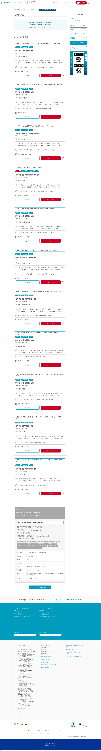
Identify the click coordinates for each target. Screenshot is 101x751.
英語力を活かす (21, 688)
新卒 (55, 543)
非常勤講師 (24, 47)
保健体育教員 (20, 659)
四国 (31, 651)
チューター (20, 664)
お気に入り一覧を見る (79, 48)
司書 (29, 660)
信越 (25, 651)
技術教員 (19, 656)
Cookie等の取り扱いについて (70, 733)
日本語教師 (29, 666)
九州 (27, 649)
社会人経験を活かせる (41, 545)
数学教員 (19, 654)
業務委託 (30, 683)
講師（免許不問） (21, 658)
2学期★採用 (20, 694)
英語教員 (19, 653)
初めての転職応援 (21, 543)
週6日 (31, 690)
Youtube (26, 724)
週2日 (39, 548)
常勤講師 (24, 675)
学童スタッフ (20, 663)
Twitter (18, 724)
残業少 (19, 703)
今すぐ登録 (82, 3)
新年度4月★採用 (31, 543)
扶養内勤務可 (33, 548)
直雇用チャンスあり (22, 705)
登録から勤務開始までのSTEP (24, 708)
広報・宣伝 (20, 669)
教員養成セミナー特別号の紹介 (49, 664)
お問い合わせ (71, 2)
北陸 (34, 651)
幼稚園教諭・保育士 (22, 666)
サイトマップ (58, 730)
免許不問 (29, 705)
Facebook (15, 724)
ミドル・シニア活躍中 (22, 548)
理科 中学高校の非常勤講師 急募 (26, 257)
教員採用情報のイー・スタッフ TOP (18, 10)
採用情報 (14, 2)
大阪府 (17, 47)
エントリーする (50, 75)
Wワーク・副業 (21, 704)
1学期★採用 (20, 693)
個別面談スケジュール (46, 659)
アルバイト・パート (22, 677)
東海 (21, 649)
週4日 (53, 541)
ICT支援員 (20, 660)
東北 (22, 651)
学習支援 (32, 663)
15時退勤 (24, 689)
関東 (18, 649)
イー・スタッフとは (41, 2)
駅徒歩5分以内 (28, 686)
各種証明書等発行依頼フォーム (73, 656)
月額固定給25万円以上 (29, 684)
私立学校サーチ (45, 667)
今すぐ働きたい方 (21, 645)
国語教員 (24, 654)
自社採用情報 (20, 684)
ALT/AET (30, 664)
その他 (28, 677)
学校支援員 (29, 668)
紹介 (26, 695)
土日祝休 (29, 689)
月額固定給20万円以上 (22, 685)
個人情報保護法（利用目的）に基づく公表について (49, 733)
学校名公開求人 (41, 543)
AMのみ (19, 689)
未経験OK (49, 543)
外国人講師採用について (71, 649)
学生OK (27, 690)
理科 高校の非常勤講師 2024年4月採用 (29, 527)
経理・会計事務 (21, 670)
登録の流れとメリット (22, 2)
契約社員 (19, 678)
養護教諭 (24, 656)
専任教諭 (19, 675)
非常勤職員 (24, 676)
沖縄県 (19, 651)
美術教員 (31, 659)
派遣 (31, 47)
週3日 (48, 541)
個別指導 (25, 664)
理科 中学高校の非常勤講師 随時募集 (27, 133)
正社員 (32, 677)
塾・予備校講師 (21, 665)
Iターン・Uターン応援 (29, 545)
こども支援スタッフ (22, 673)
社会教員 (24, 653)
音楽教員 (26, 659)
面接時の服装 (44, 649)
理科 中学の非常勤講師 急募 (24, 426)
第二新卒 (20, 545)
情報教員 (24, 655)
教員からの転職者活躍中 (23, 681)
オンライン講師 (28, 665)
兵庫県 (17, 130)
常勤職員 (19, 676)
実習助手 (25, 660)
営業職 (24, 671)
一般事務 (25, 669)
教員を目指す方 (45, 645)
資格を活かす (28, 688)
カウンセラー (20, 661)
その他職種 (26, 663)
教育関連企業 (20, 680)
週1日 (29, 703)
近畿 (19, 541)
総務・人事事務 (28, 670)
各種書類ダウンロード (46, 653)
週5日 (58, 541)
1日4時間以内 (24, 703)
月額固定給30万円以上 (22, 683)
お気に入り (58, 2)
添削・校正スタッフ (22, 668)
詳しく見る (27, 75)
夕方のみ (27, 704)
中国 (28, 651)
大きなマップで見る (18, 632)
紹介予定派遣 (20, 696)
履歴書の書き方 (44, 651)
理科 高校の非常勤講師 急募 (24, 51)
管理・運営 (20, 671)
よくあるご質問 (64, 2)
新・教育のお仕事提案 (51, 2)
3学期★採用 (30, 691)
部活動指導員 (27, 661)
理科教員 (30, 541)
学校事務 (19, 655)
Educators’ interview (46, 656)
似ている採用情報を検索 (40, 587)
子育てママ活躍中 (53, 545)
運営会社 (29, 730)
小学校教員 (28, 658)
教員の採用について (45, 647)
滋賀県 (17, 336)
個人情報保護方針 (30, 733)
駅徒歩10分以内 (21, 686)
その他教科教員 (30, 654)
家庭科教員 (29, 655)
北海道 (30, 649)
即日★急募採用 (27, 694)
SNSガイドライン (69, 730)
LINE (22, 724)
